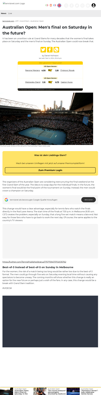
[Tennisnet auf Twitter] (77, 5)
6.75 (57, 82)
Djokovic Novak (67, 70)
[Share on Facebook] (50, 49)
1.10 (43, 82)
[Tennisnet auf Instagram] (82, 5)
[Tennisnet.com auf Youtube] (88, 5)
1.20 (57, 70)
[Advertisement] (50, 241)
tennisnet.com (8, 21)
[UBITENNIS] (46, 5)
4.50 (44, 70)
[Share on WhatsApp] (56, 49)
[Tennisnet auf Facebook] (71, 5)
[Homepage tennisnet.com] (14, 3)
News (3, 13)
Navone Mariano (32, 70)
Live (10, 13)
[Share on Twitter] (43, 49)
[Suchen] (66, 5)
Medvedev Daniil (32, 82)
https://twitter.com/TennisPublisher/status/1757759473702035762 (34, 262)
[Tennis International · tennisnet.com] (59, 5)
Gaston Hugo (67, 82)
